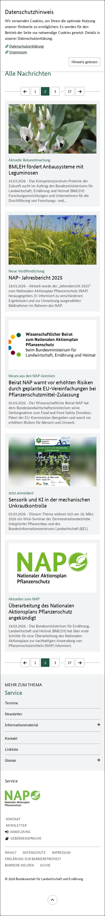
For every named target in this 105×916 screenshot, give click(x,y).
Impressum (18, 51)
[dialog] (52, 458)
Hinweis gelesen (84, 61)
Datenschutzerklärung (26, 46)
